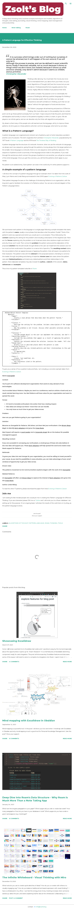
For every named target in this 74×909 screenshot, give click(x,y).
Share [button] (4, 526)
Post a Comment (16, 898)
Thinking (53, 523)
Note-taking (16, 28)
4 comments (14, 661)
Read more (67, 661)
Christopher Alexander (16, 74)
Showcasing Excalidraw (16, 641)
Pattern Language (36, 523)
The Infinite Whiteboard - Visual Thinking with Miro (34, 877)
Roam (28, 28)
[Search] (66, 3)
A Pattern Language (17, 140)
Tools (60, 523)
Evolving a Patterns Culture (57, 176)
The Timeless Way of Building (46, 140)
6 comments (14, 738)
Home (4, 28)
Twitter (37, 500)
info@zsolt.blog (41, 907)
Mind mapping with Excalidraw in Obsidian (28, 720)
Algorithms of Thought (18, 523)
